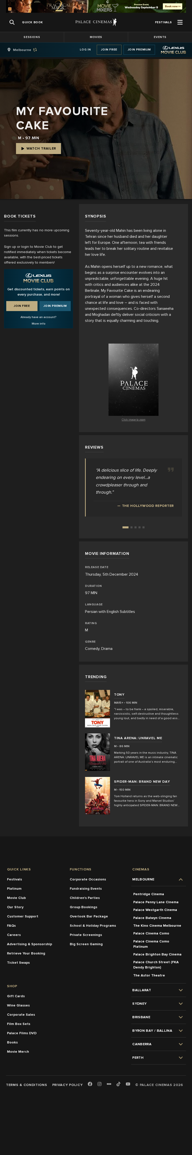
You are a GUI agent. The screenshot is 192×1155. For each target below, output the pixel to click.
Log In (85, 50)
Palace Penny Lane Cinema (155, 902)
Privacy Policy (67, 1085)
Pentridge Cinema (148, 894)
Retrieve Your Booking (26, 953)
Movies (96, 37)
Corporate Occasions (88, 879)
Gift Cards (16, 996)
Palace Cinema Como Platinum (151, 944)
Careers (14, 935)
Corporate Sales (21, 1014)
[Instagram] (99, 1084)
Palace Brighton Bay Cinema (157, 954)
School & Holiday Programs (93, 925)
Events (160, 37)
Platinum (14, 888)
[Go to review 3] (135, 527)
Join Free (109, 50)
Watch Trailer (41, 148)
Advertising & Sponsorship (29, 944)
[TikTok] (118, 1084)
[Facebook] (90, 1084)
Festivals (14, 879)
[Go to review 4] (139, 527)
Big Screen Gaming (86, 944)
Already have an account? (38, 317)
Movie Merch (18, 1051)
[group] (27, 50)
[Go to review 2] (131, 527)
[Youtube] (128, 1084)
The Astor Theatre (149, 975)
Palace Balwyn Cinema (152, 918)
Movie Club (16, 898)
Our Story (15, 907)
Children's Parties (85, 898)
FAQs (11, 925)
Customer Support (22, 916)
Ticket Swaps (18, 962)
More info (39, 324)
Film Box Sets (18, 1024)
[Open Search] (12, 22)
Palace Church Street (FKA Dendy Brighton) (156, 964)
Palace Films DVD (21, 1033)
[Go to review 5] (143, 527)
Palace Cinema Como (151, 933)
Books (12, 1042)
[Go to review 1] (125, 527)
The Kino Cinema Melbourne (157, 925)
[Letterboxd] (109, 1084)
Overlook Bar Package (89, 916)
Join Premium (139, 50)
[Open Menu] (180, 22)
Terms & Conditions (26, 1085)
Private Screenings (86, 935)
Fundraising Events (86, 888)
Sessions (32, 37)
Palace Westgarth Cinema (155, 910)
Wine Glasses (18, 1005)
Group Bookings (83, 907)
